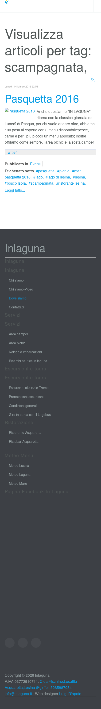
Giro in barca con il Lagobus (30, 414)
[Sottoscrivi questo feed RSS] (92, 80)
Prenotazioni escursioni (26, 396)
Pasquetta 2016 (42, 98)
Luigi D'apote (70, 693)
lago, (39, 177)
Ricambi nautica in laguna (28, 360)
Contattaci (16, 307)
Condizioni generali (23, 405)
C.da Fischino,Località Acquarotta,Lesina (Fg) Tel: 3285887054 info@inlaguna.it (41, 687)
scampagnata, (42, 183)
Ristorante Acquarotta (25, 432)
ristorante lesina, (72, 183)
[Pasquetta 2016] (20, 110)
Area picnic (17, 342)
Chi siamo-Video (21, 289)
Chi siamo (16, 280)
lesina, (80, 177)
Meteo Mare (18, 483)
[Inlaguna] (15, 6)
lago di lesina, (59, 177)
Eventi (35, 163)
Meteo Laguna (20, 474)
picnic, (64, 171)
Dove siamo (18, 298)
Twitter (11, 152)
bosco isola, (17, 183)
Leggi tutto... (15, 190)
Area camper (18, 334)
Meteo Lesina (19, 465)
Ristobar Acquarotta (24, 441)
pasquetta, (46, 171)
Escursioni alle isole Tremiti (29, 387)
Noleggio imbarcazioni (25, 351)
